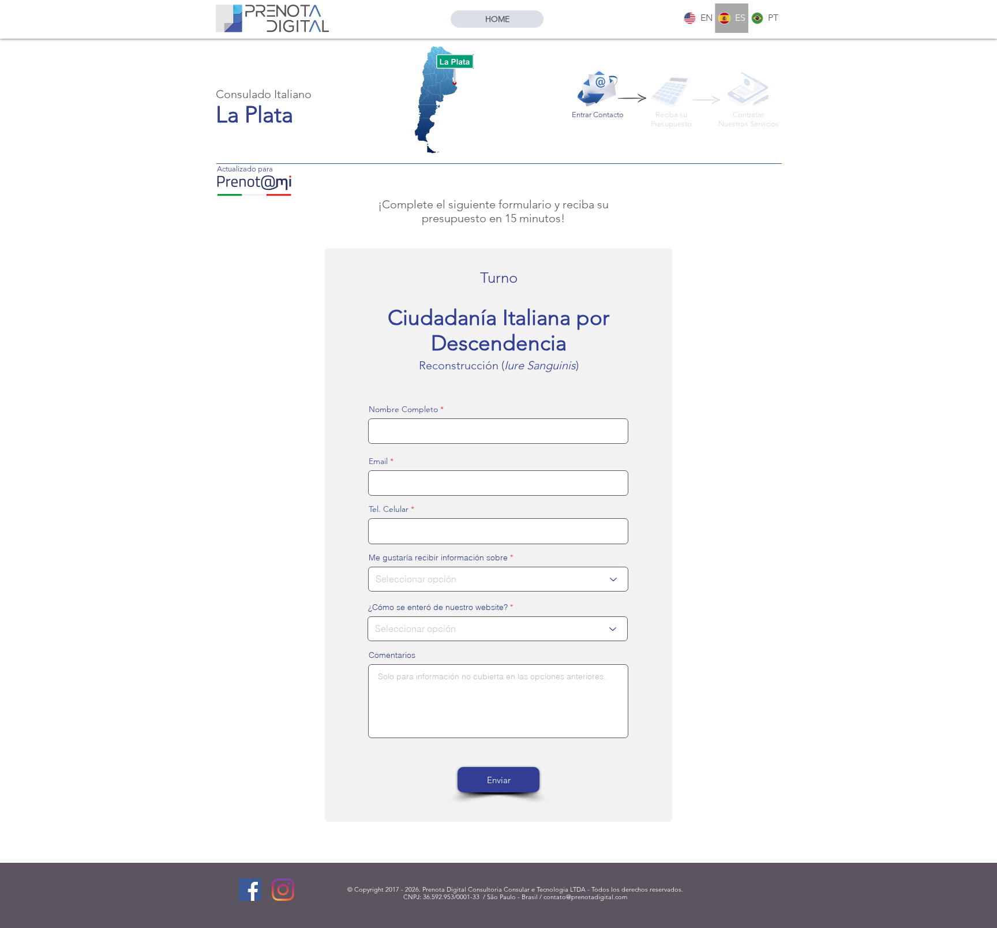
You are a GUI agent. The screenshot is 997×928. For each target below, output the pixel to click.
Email (378, 461)
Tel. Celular (388, 509)
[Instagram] (283, 889)
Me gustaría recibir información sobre (438, 557)
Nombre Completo (403, 409)
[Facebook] (250, 889)
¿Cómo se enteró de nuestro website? (438, 607)
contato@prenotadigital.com (585, 897)
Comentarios (392, 655)
